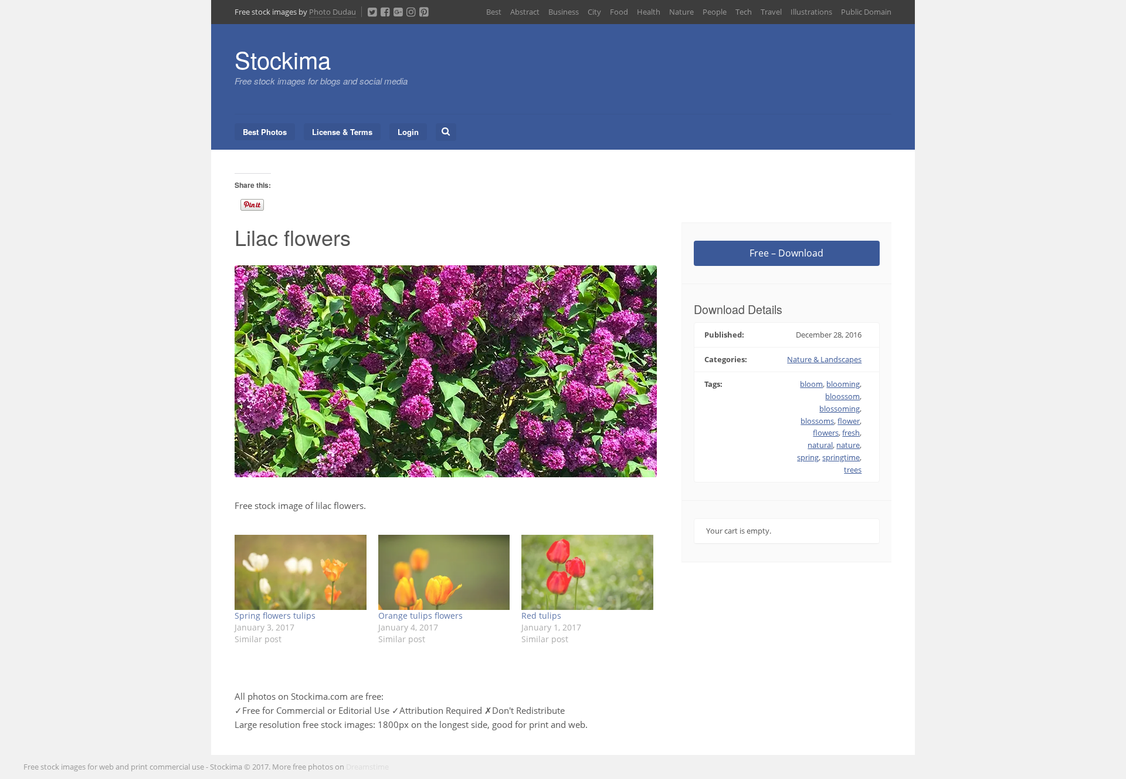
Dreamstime (367, 766)
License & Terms (342, 131)
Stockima (283, 59)
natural (820, 445)
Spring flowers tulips (275, 615)
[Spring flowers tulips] (301, 572)
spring (808, 457)
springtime (841, 457)
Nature (681, 11)
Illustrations (811, 11)
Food (619, 11)
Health (648, 11)
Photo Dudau (332, 11)
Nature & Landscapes (824, 359)
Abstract (525, 11)
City (594, 11)
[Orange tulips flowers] (444, 572)
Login (408, 131)
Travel (771, 11)
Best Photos (265, 131)
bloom (811, 384)
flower (848, 421)
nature (848, 445)
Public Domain (866, 11)
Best (493, 11)
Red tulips (541, 615)
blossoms (817, 421)
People (715, 11)
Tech (743, 11)
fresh (851, 432)
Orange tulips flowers (420, 615)
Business (563, 11)
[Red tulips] (587, 572)
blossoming (839, 408)
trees (853, 469)
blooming (843, 384)
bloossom (842, 396)
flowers (826, 432)
